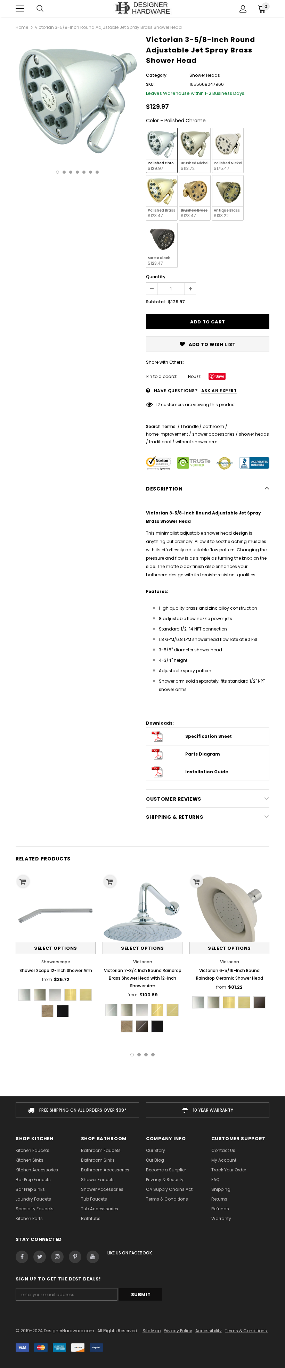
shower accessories (213, 434)
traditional (160, 442)
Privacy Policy (178, 1331)
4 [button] (77, 172)
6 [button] (90, 172)
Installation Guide (206, 772)
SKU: (150, 84)
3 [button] (70, 172)
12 (158, 404)
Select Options (55, 948)
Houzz (194, 376)
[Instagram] (57, 1257)
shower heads (254, 434)
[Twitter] (39, 1257)
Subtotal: (156, 302)
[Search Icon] (39, 8)
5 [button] (84, 172)
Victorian (142, 962)
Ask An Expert (219, 391)
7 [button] (97, 172)
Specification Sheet (208, 736)
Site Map (151, 1331)
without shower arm (197, 442)
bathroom (213, 426)
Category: (157, 75)
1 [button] (57, 172)
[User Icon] (243, 9)
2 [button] (64, 172)
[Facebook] (22, 1257)
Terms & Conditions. (246, 1331)
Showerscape (55, 962)
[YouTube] (93, 1257)
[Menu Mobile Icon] (20, 9)
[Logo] (142, 8)
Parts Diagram (202, 754)
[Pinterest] (75, 1257)
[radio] (162, 150)
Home (22, 27)
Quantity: (156, 277)
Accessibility (208, 1331)
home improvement (167, 434)
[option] (77, 98)
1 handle (189, 426)
